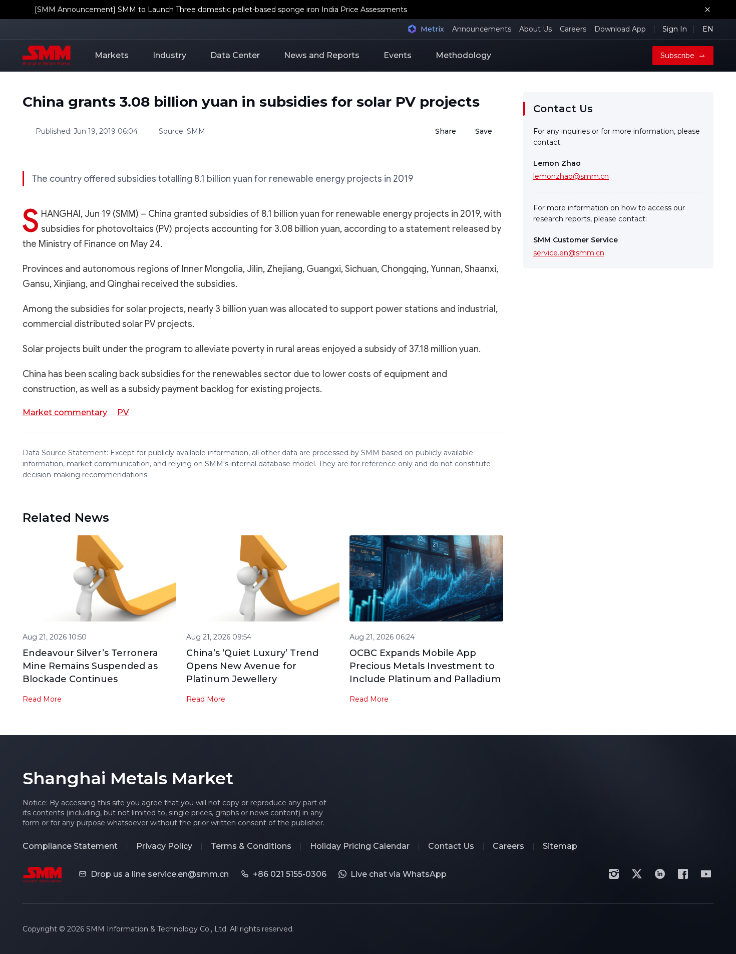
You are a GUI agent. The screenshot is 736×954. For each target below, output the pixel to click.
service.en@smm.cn (568, 252)
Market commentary (65, 412)
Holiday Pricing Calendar (360, 846)
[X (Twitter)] (636, 873)
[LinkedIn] (659, 873)
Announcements (481, 29)
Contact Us (451, 846)
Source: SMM (182, 131)
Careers (573, 29)
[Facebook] (682, 873)
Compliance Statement (70, 846)
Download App (620, 29)
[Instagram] (613, 873)
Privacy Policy (164, 846)
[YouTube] (705, 873)
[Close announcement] (707, 10)
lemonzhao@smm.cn (571, 176)
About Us (535, 29)
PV (123, 412)
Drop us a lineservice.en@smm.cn (160, 874)
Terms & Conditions (251, 846)
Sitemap (560, 846)
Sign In (674, 29)
